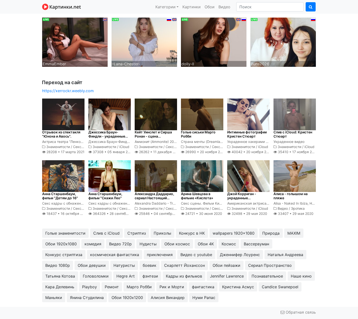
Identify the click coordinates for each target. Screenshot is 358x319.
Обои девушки (92, 265)
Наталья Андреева (285, 254)
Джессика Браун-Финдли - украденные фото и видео (106, 136)
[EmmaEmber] (75, 41)
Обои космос (177, 243)
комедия (93, 243)
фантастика (203, 286)
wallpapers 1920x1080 (233, 233)
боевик (149, 265)
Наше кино (301, 276)
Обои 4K (206, 243)
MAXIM (293, 233)
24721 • (203, 213)
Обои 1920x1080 (61, 243)
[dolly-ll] (213, 41)
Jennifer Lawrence (227, 276)
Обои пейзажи (226, 265)
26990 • (205, 152)
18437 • (67, 213)
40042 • (252, 152)
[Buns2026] (283, 41)
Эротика (298, 208)
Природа (271, 233)
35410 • (297, 152)
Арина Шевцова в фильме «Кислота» (197, 196)
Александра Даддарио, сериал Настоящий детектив (154, 198)
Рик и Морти (172, 286)
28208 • (65, 152)
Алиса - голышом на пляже (290, 196)
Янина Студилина (87, 297)
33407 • (295, 213)
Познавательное (267, 276)
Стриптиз (136, 233)
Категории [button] (165, 6)
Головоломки (96, 276)
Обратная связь (300, 312)
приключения (160, 254)
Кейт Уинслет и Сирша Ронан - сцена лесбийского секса (153, 136)
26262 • (159, 152)
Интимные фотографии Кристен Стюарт (247, 134)
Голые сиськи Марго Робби (198, 134)
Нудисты (148, 243)
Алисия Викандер (168, 297)
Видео (224, 6)
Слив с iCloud (106, 233)
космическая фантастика (114, 254)
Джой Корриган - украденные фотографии (241, 198)
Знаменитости (58, 147)
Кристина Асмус (238, 286)
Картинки (191, 6)
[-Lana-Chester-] (144, 41)
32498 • (249, 213)
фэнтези (150, 276)
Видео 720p (120, 243)
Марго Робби (139, 286)
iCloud (124, 147)
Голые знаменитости (65, 233)
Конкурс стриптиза (63, 254)
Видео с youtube (196, 254)
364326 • (115, 213)
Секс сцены (83, 147)
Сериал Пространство (270, 265)
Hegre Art (125, 276)
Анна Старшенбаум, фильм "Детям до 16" (60, 196)
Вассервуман (256, 243)
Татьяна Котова (60, 276)
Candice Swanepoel (280, 286)
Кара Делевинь (59, 286)
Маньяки (53, 297)
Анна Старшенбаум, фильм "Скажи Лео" (105, 196)
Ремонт (112, 286)
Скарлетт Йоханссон (184, 265)
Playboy (89, 286)
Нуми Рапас (203, 297)
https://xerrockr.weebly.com (68, 90)
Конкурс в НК (192, 233)
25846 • (161, 213)
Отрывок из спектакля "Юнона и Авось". (61, 134)
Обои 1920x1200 (127, 297)
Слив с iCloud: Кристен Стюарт (292, 134)
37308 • (112, 152)
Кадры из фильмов (184, 276)
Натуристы (124, 265)
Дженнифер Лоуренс (240, 254)
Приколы (162, 233)
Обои (210, 6)
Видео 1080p (57, 265)
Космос (229, 243)
